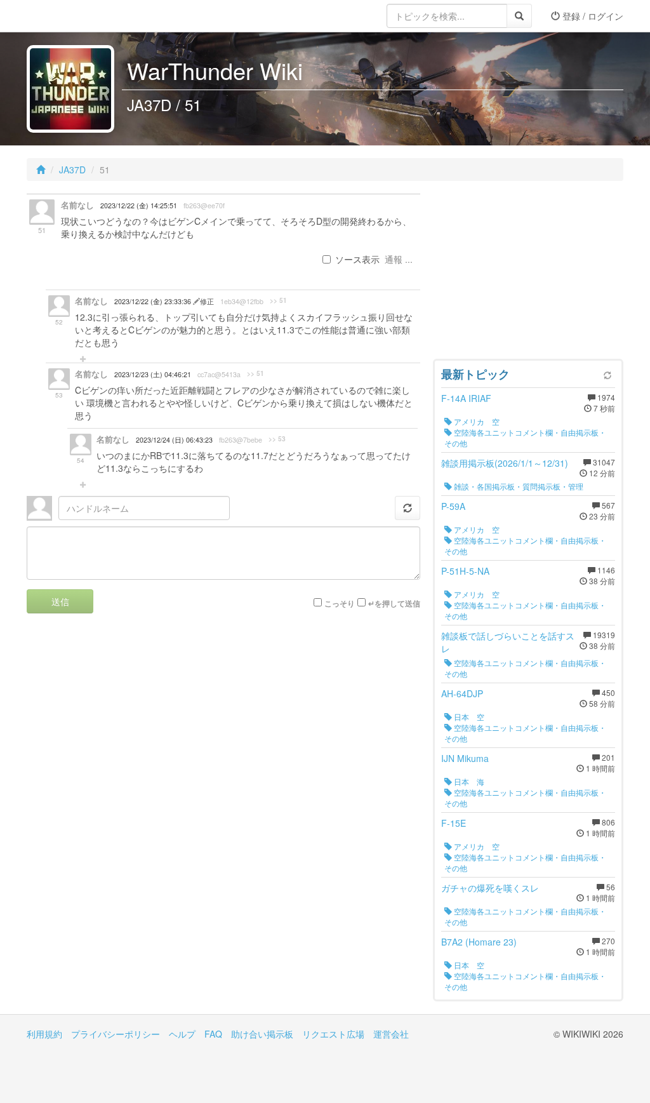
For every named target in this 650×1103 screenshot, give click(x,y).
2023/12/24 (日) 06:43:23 (174, 440)
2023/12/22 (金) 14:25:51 (138, 205)
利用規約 (44, 1033)
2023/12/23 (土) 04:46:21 (152, 374)
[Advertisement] (528, 273)
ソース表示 (357, 259)
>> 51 (278, 300)
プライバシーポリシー (115, 1033)
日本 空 (468, 716)
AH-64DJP (462, 693)
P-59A (453, 506)
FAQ (213, 1033)
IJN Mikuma (465, 758)
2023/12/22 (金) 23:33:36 (153, 301)
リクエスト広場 (333, 1033)
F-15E (453, 823)
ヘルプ (182, 1033)
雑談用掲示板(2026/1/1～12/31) (504, 463)
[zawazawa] (77, 16)
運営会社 (391, 1033)
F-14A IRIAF (466, 398)
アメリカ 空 (476, 421)
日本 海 (468, 781)
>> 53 (277, 438)
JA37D (72, 169)
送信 (60, 601)
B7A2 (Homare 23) (479, 941)
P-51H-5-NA (465, 571)
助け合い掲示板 (262, 1033)
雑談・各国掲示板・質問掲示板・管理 (517, 486)
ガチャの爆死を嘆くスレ (490, 887)
